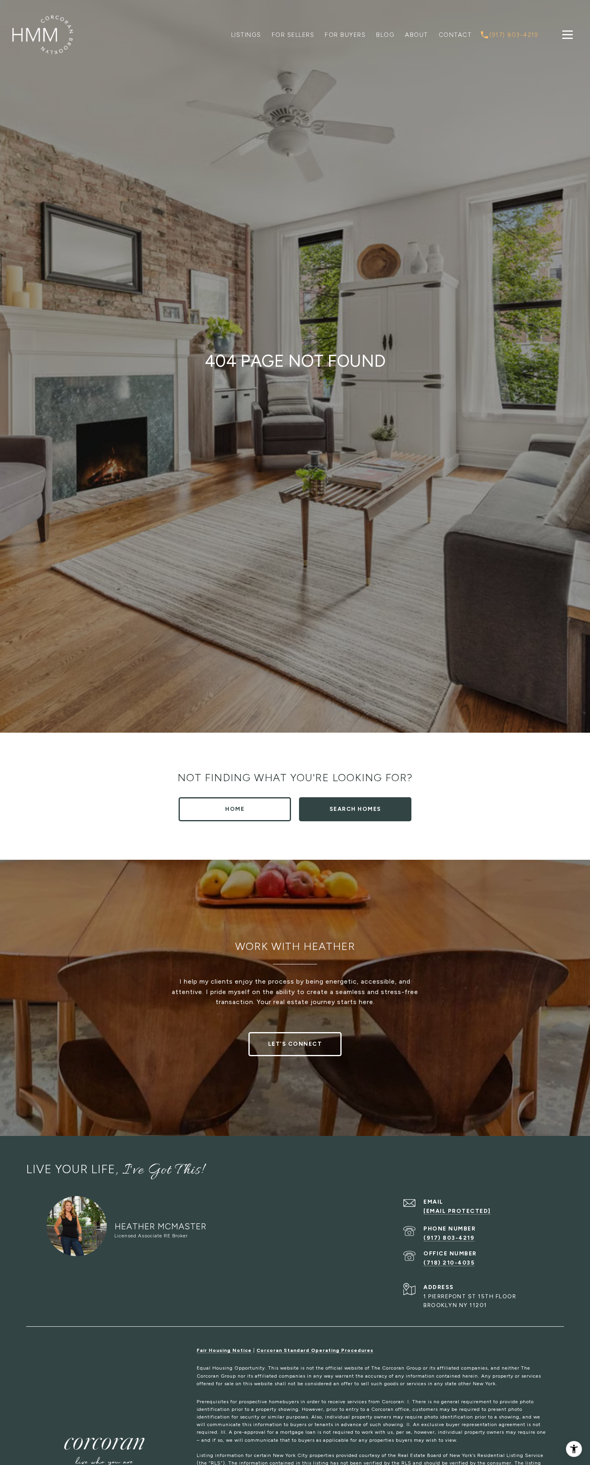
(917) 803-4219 (448, 1238)
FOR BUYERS (345, 34)
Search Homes (355, 809)
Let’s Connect (295, 1044)
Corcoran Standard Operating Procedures (314, 1350)
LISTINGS (246, 34)
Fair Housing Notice (224, 1350)
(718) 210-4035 (448, 1262)
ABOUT (416, 34)
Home (234, 809)
